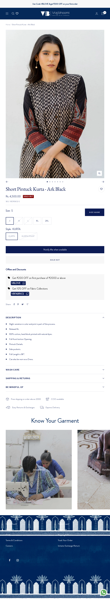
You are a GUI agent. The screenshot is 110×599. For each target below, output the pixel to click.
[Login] (96, 13)
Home (8, 24)
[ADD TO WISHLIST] (101, 189)
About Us (10, 529)
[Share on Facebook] (14, 304)
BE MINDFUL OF (14, 387)
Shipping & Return (65, 534)
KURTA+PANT (28, 236)
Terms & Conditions (14, 540)
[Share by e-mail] (27, 304)
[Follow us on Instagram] (17, 560)
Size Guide (94, 212)
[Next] (103, 182)
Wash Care (12, 369)
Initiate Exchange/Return (69, 545)
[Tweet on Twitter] (22, 304)
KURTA (11, 236)
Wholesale (62, 529)
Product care (63, 524)
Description (13, 317)
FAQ (8, 534)
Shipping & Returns (18, 378)
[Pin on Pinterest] (18, 304)
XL (37, 220)
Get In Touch (11, 524)
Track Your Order (65, 540)
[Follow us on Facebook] (10, 560)
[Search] (13, 13)
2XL (47, 220)
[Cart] (102, 13)
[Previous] (7, 182)
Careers (9, 545)
